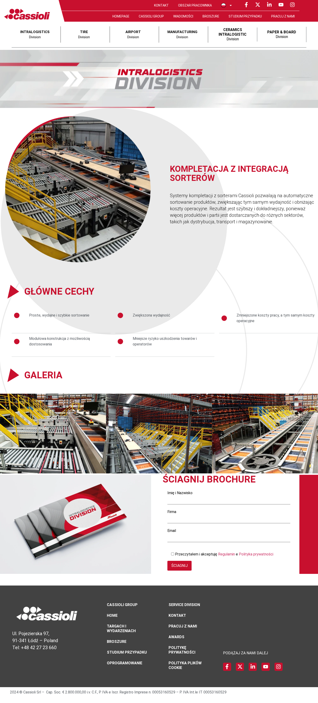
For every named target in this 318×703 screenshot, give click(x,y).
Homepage (120, 16)
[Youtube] (281, 4)
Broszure (211, 16)
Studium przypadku (245, 16)
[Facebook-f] (246, 4)
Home (112, 615)
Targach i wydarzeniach (121, 628)
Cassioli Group (151, 16)
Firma (171, 512)
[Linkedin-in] (269, 4)
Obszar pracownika (195, 5)
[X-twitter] (258, 4)
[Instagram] (292, 4)
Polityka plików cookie (185, 665)
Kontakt (161, 5)
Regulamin (227, 554)
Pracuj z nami (283, 16)
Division (233, 34)
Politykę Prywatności (182, 650)
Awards (176, 637)
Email (171, 531)
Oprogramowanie (124, 663)
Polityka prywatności (256, 554)
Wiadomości (183, 16)
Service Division (184, 605)
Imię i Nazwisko (180, 493)
